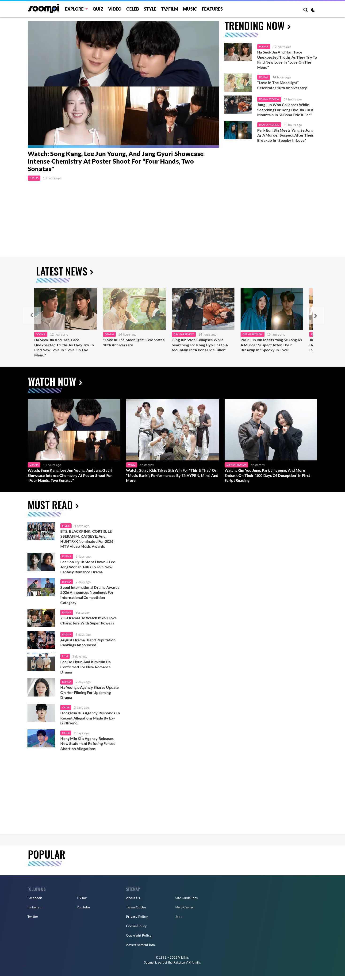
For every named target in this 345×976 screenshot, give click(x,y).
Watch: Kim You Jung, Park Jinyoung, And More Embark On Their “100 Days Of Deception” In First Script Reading (267, 475)
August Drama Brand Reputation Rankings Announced (87, 642)
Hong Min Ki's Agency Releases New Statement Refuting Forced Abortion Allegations (87, 743)
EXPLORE (74, 8)
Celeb (132, 8)
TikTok (82, 898)
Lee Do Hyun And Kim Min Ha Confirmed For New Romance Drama (85, 666)
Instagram (34, 907)
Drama (34, 177)
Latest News (61, 271)
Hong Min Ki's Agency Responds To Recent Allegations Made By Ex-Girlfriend (90, 718)
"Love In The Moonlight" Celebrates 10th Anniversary (282, 85)
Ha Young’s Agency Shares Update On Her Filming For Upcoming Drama (89, 692)
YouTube (83, 907)
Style (150, 8)
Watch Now (52, 381)
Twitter (32, 917)
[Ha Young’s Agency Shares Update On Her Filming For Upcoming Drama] (41, 687)
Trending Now (255, 25)
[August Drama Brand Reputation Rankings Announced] (41, 640)
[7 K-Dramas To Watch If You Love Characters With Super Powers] (41, 618)
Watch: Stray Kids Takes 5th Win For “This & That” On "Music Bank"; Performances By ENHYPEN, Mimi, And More (172, 475)
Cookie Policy (136, 926)
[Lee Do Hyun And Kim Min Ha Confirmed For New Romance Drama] (41, 662)
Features (212, 8)
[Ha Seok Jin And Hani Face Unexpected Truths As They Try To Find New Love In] (65, 309)
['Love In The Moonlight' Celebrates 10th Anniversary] (238, 82)
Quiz (98, 8)
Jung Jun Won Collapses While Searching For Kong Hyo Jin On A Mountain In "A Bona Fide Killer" (285, 109)
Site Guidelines (186, 898)
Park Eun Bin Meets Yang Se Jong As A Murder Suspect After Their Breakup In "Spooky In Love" (285, 135)
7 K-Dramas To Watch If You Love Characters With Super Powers (88, 620)
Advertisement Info (140, 945)
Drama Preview (269, 99)
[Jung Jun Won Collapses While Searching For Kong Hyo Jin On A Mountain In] (203, 309)
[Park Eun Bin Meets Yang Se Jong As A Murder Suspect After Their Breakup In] (272, 309)
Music (190, 8)
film (65, 656)
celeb (65, 707)
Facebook (34, 898)
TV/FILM (169, 8)
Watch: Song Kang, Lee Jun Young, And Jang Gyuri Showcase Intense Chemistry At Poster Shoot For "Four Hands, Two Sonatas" (116, 161)
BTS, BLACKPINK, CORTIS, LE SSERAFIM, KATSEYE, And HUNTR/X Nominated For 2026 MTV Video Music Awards (86, 539)
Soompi (263, 46)
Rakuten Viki (182, 962)
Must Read (50, 504)
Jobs (178, 917)
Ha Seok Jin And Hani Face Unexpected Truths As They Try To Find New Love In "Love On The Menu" (287, 59)
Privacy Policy (137, 917)
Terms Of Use (136, 907)
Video (115, 8)
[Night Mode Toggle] (313, 10)
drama (66, 556)
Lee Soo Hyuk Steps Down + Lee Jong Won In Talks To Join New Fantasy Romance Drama (87, 566)
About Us (133, 898)
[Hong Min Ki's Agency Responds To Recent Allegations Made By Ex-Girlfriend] (41, 713)
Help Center (184, 907)
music (66, 525)
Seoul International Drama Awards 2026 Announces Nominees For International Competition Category (89, 595)
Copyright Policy (138, 935)
